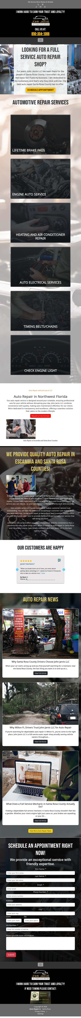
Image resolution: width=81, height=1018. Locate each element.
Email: (40, 886)
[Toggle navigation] (40, 40)
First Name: (40, 870)
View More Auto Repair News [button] (40, 832)
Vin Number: (12, 927)
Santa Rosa (46, 1010)
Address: (9, 902)
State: (8, 918)
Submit (11, 956)
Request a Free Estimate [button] (40, 416)
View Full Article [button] (40, 675)
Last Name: (40, 878)
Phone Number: (40, 893)
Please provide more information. (20, 937)
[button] (40, 89)
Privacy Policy (40, 1013)
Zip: (25, 918)
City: (40, 911)
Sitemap (40, 1015)
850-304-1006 (40, 34)
